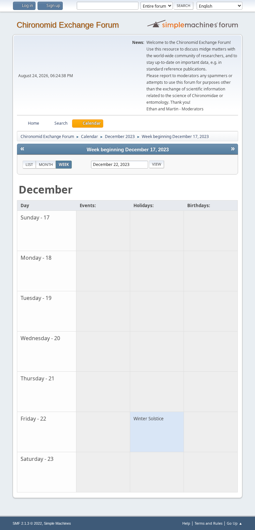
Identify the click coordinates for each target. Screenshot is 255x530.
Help (186, 523)
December (46, 189)
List (29, 164)
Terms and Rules (208, 523)
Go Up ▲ (234, 523)
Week (64, 164)
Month (46, 164)
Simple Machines (57, 523)
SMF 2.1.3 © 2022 (27, 523)
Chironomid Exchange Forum (68, 24)
